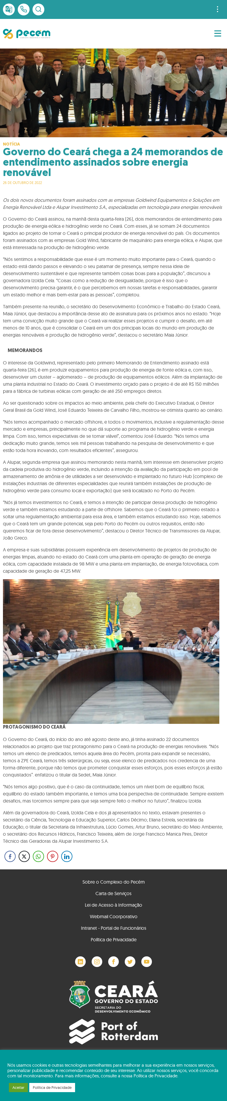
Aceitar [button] (18, 1087)
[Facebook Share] (10, 856)
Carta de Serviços (113, 893)
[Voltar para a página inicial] (26, 33)
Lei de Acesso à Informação (113, 905)
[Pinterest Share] (52, 856)
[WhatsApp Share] (38, 856)
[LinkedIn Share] (66, 856)
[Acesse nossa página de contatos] (23, 9)
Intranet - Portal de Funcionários (113, 928)
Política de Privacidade (114, 939)
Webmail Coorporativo (113, 916)
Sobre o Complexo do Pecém (113, 882)
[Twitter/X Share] (24, 856)
